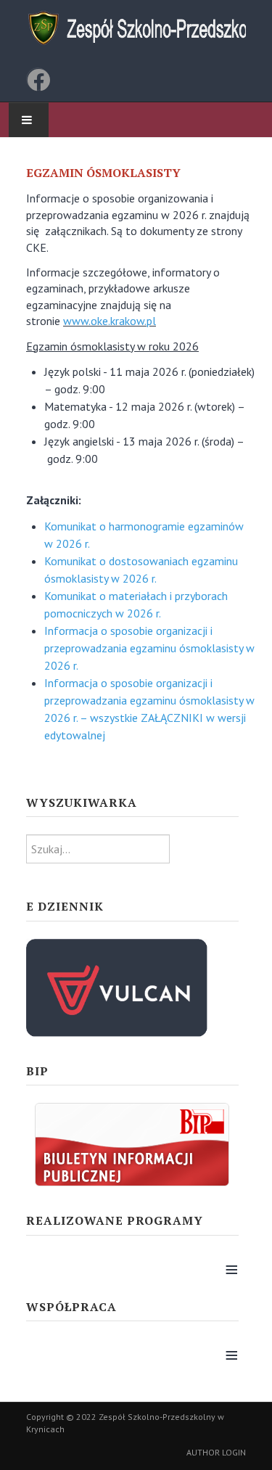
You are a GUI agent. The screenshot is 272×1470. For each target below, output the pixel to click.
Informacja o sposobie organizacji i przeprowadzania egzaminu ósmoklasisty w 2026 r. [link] (149, 648)
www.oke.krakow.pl (109, 320)
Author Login (216, 1452)
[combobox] (98, 848)
